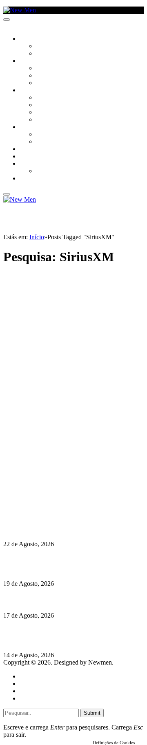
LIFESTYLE (32, 90)
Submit (92, 713)
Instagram (45, 482)
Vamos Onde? (37, 127)
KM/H (26, 157)
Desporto (32, 164)
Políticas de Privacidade (57, 497)
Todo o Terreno (57, 171)
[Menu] (6, 19)
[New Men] (19, 10)
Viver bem (49, 113)
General (30, 683)
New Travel (35, 179)
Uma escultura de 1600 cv (38, 599)
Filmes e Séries (55, 76)
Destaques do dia (42, 698)
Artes (43, 68)
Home (28, 676)
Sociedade (34, 39)
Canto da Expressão (63, 54)
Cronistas (49, 46)
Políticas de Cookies (53, 504)
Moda (43, 105)
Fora (42, 142)
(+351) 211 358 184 (58, 475)
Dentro (46, 135)
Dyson (44, 98)
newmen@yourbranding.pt (67, 468)
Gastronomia (38, 149)
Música (46, 83)
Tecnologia (52, 120)
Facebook (45, 490)
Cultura (31, 61)
